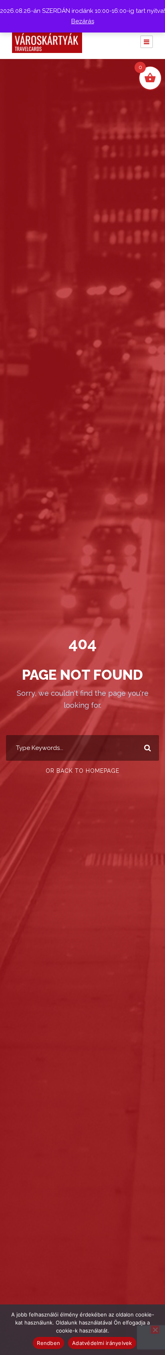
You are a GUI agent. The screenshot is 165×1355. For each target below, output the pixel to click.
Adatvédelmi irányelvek (102, 1343)
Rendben (48, 1343)
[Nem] (155, 1330)
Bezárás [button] (82, 21)
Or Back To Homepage (82, 771)
